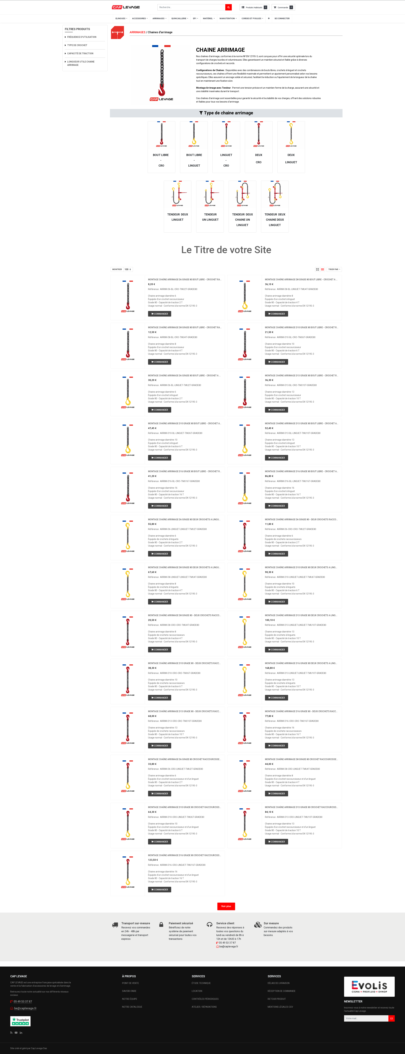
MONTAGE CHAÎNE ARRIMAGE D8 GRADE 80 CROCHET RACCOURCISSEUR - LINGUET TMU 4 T (302, 759)
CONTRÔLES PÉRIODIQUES (205, 999)
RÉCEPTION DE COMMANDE (282, 991)
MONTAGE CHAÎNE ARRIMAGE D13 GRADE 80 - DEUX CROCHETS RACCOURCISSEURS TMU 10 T (185, 711)
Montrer (117, 269)
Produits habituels (254, 7)
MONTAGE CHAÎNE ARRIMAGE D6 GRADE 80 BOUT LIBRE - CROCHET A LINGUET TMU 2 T (185, 375)
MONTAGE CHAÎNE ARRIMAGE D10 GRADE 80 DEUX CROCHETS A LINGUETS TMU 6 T (302, 567)
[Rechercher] (228, 7)
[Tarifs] (317, 269)
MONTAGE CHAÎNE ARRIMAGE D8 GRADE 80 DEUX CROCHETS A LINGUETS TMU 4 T (185, 567)
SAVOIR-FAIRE (129, 991)
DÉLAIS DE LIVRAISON (279, 983)
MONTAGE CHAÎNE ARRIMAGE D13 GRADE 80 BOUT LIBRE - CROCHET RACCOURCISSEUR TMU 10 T (302, 375)
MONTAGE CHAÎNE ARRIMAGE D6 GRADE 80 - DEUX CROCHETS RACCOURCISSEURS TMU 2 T (302, 519)
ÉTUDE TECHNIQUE (201, 983)
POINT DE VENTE (130, 983)
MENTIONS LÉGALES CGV (280, 1007)
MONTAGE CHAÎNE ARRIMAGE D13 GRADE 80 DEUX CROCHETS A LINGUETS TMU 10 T (302, 615)
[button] (269, 18)
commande (283, 7)
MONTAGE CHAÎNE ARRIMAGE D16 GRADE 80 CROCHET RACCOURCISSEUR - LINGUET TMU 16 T (185, 855)
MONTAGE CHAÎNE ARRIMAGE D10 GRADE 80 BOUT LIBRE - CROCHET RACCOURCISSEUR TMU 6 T (302, 327)
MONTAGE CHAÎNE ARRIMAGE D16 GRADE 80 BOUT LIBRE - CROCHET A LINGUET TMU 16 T (302, 471)
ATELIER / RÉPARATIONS (204, 1007)
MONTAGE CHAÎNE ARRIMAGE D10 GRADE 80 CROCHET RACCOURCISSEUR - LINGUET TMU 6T (185, 807)
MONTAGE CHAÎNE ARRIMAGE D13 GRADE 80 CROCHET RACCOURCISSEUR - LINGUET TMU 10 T (302, 807)
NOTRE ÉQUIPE (129, 999)
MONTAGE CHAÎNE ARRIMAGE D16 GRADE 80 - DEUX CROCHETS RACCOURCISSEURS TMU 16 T (302, 711)
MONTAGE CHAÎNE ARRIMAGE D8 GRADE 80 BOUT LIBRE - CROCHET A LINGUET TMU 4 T (302, 279)
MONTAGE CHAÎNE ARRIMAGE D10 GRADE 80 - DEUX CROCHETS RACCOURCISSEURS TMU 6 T (185, 663)
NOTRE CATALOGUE (132, 1007)
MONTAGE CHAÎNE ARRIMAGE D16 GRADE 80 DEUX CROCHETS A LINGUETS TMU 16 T (302, 663)
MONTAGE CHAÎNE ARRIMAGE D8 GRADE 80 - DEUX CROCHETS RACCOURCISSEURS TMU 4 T (185, 615)
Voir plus (226, 906)
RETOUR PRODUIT (277, 999)
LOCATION (197, 991)
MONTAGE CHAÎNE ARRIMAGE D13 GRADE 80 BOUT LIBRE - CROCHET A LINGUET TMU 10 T (302, 423)
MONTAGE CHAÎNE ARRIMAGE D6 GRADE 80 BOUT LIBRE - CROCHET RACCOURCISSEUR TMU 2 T (185, 279)
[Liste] (322, 269)
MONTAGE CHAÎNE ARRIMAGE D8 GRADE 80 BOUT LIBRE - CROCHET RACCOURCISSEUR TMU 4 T (185, 327)
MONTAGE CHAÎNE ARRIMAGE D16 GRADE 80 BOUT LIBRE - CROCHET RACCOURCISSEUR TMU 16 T (185, 471)
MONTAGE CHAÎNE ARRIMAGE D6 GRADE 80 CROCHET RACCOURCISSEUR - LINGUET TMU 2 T (185, 759)
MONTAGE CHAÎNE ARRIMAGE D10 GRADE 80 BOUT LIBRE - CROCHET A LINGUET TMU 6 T (185, 423)
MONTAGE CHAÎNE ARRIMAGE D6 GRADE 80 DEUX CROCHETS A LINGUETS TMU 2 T (185, 519)
